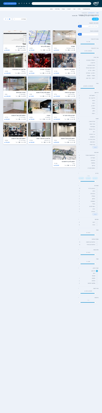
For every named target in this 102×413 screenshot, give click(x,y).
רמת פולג (92, 142)
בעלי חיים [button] (57, 9)
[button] (88, 23)
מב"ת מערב (92, 121)
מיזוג (94, 191)
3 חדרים (95, 178)
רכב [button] (74, 9)
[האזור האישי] (19, 3)
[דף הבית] (96, 3)
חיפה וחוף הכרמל (90, 68)
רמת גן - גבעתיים (90, 73)
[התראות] (24, 3)
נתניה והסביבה (91, 65)
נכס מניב (92, 193)
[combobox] (61, 3)
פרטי (93, 224)
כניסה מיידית (91, 188)
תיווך (93, 222)
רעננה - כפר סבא (90, 78)
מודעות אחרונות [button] (86, 9)
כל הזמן (93, 271)
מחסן (93, 198)
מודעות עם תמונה (90, 242)
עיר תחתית (92, 134)
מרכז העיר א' (91, 139)
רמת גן (93, 105)
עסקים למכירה (91, 168)
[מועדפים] (21, 3)
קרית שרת (92, 144)
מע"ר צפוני (92, 124)
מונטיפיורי (92, 126)
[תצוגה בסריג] (10, 19)
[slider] (80, 44)
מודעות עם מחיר (91, 244)
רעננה (93, 113)
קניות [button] (63, 9)
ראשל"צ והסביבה (90, 60)
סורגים (93, 211)
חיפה (93, 103)
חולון (94, 111)
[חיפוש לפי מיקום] (80, 34)
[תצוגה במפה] (6, 19)
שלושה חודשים (91, 283)
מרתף (93, 165)
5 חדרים (81, 178)
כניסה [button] (51, 9)
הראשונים (92, 137)
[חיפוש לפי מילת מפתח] (80, 26)
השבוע (93, 278)
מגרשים (93, 160)
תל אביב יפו (92, 98)
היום (94, 273)
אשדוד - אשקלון (91, 75)
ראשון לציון (92, 95)
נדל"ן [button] (79, 9)
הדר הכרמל (92, 129)
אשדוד (93, 108)
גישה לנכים (92, 206)
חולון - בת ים (91, 70)
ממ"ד (93, 204)
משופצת (93, 201)
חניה (94, 209)
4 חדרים (88, 178)
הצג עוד (95, 147)
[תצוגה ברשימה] (8, 19)
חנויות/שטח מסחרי (90, 155)
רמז (94, 131)
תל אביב (93, 62)
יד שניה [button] (69, 9)
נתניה (93, 100)
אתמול (93, 275)
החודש (93, 280)
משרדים (93, 158)
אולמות (93, 163)
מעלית (93, 196)
